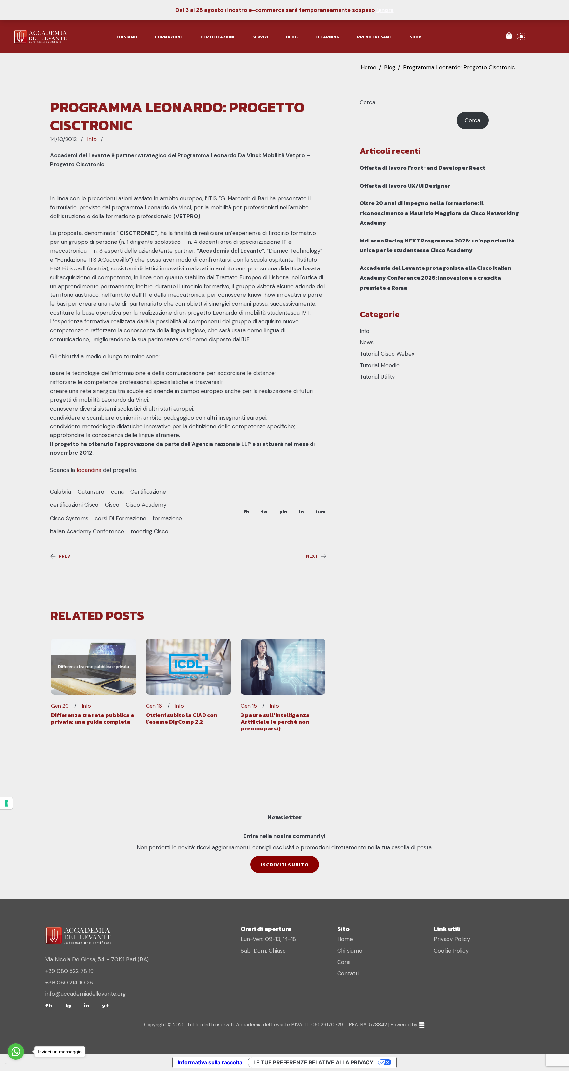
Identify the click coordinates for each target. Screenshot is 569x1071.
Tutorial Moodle (380, 365)
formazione (167, 518)
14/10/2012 (63, 139)
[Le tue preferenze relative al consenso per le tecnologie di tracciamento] (6, 803)
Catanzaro (91, 491)
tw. (265, 511)
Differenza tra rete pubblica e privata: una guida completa (92, 718)
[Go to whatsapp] (16, 1051)
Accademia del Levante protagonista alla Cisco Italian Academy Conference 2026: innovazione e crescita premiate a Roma (435, 278)
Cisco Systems (69, 518)
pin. (283, 511)
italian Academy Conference (87, 531)
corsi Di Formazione (120, 518)
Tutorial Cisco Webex (387, 353)
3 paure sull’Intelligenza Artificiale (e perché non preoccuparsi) (275, 722)
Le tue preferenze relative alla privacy (313, 1062)
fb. (247, 511)
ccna (117, 491)
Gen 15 (249, 706)
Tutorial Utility (377, 376)
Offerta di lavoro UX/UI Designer (405, 185)
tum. (321, 511)
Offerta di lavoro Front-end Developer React (422, 168)
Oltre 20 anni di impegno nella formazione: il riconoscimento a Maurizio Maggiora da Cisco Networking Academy (439, 213)
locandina (89, 469)
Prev (64, 556)
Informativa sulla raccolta (210, 1062)
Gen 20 (60, 706)
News (367, 342)
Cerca (367, 102)
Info (92, 138)
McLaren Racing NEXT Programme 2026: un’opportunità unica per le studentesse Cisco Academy (437, 245)
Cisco (112, 504)
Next (312, 556)
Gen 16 (154, 706)
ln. (302, 511)
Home (368, 67)
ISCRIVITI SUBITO (285, 864)
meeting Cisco (149, 531)
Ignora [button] (385, 9)
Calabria (60, 491)
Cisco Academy (146, 504)
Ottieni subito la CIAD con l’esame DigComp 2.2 (181, 718)
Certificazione (148, 491)
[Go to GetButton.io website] (15, 1064)
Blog (389, 67)
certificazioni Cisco (74, 504)
